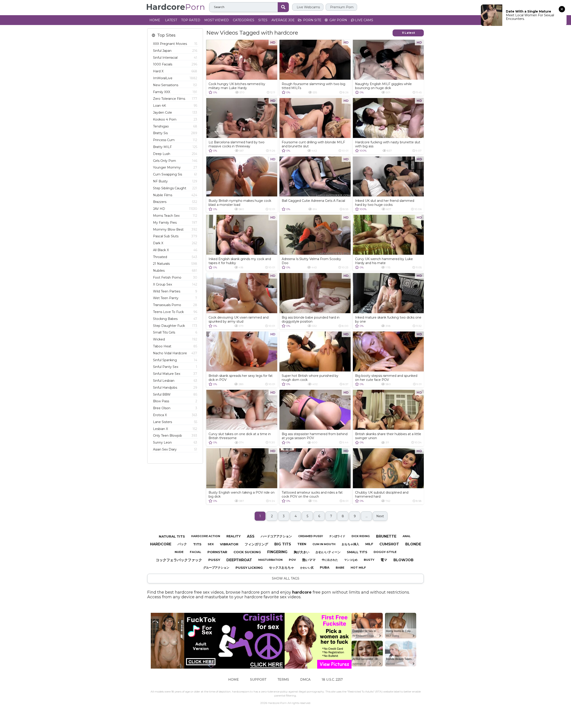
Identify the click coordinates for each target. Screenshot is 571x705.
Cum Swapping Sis (175, 174)
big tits (282, 544)
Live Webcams (308, 7)
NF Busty (175, 181)
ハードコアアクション (276, 536)
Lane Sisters (175, 422)
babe (340, 567)
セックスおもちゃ (281, 567)
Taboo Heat (175, 346)
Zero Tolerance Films (175, 99)
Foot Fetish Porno (175, 277)
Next (380, 516)
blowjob (403, 560)
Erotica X (175, 415)
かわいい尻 (307, 567)
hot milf (358, 567)
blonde (413, 544)
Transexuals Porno (175, 305)
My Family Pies (175, 223)
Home (154, 20)
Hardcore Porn (277, 703)
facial (195, 552)
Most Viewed (216, 20)
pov (292, 559)
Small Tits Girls (175, 332)
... (367, 516)
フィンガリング (256, 544)
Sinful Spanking (175, 360)
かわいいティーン (328, 552)
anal (407, 536)
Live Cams (363, 20)
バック (182, 544)
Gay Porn (338, 20)
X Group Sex (175, 284)
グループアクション (216, 567)
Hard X (175, 71)
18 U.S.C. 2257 (332, 680)
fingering (277, 552)
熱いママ (309, 560)
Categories (243, 20)
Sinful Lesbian (175, 381)
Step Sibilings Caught (175, 188)
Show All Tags (285, 578)
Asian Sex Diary (175, 449)
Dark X (175, 243)
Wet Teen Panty (175, 298)
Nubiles (175, 271)
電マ (384, 560)
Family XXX (175, 92)
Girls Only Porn (175, 161)
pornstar (217, 552)
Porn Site (311, 20)
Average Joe (283, 20)
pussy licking (249, 567)
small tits (357, 552)
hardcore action (205, 536)
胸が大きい (301, 552)
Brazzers (175, 202)
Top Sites (166, 35)
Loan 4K (175, 106)
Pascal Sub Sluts (175, 236)
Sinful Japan (175, 51)
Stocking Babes (175, 319)
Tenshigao (175, 126)
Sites (262, 20)
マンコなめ (351, 559)
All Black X (175, 250)
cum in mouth (323, 544)
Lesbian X (175, 429)
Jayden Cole (175, 113)
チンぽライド (337, 536)
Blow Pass (175, 401)
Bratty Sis (175, 133)
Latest (171, 20)
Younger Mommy (175, 167)
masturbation (270, 559)
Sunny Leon (175, 442)
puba (324, 567)
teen (301, 544)
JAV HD (175, 209)
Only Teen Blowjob (175, 436)
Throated (175, 257)
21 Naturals (175, 264)
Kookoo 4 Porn (175, 119)
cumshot (389, 544)
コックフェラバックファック (179, 560)
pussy (214, 560)
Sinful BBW (175, 394)
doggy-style (385, 552)
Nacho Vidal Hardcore (175, 353)
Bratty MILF (175, 147)
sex (211, 544)
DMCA (305, 680)
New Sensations (175, 85)
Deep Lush (175, 154)
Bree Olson (175, 408)
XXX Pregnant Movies (175, 44)
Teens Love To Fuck (175, 312)
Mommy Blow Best (175, 229)
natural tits (172, 536)
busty (369, 559)
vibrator (229, 544)
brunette (386, 536)
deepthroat (239, 560)
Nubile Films (175, 195)
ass (250, 536)
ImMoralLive (175, 78)
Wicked (175, 339)
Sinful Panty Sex (175, 367)
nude (179, 552)
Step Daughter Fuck (175, 326)
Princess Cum (175, 140)
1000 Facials (175, 64)
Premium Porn (341, 7)
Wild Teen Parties (175, 291)
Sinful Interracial (175, 58)
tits (197, 544)
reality (233, 536)
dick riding (361, 536)
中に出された (330, 559)
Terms (283, 680)
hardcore (160, 544)
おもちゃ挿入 (350, 544)
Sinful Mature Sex (175, 374)
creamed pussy (310, 536)
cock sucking (247, 552)
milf (369, 544)
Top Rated (190, 20)
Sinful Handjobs (175, 388)
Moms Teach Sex (175, 216)
